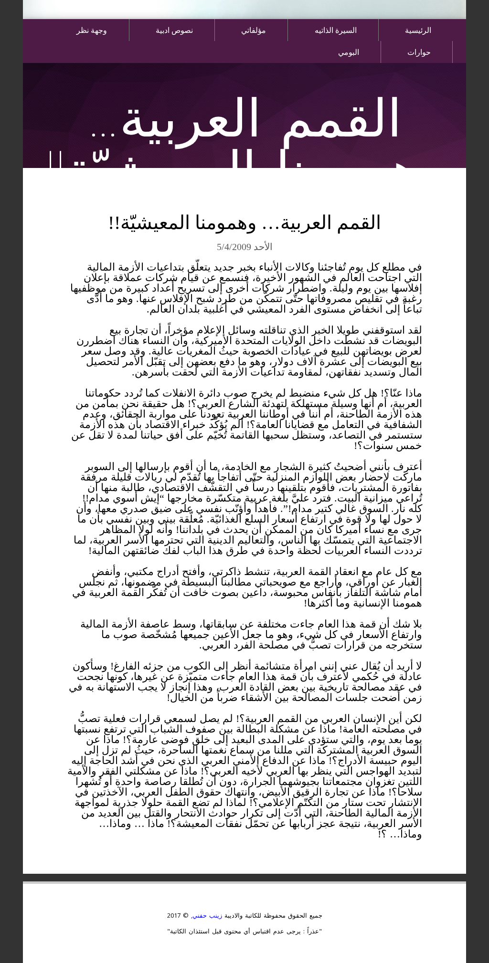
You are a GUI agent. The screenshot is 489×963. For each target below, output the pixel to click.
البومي (348, 51)
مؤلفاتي (253, 29)
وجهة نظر (91, 29)
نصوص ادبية (174, 29)
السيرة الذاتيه (336, 29)
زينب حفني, (205, 915)
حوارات (419, 51)
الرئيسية (418, 29)
